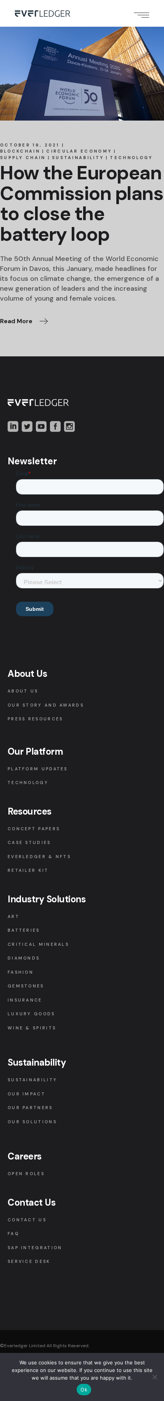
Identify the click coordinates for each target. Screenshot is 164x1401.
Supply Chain (23, 157)
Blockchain (20, 151)
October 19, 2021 (29, 145)
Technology (131, 157)
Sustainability (78, 157)
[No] (154, 1377)
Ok (83, 1390)
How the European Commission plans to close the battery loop (81, 203)
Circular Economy (79, 151)
